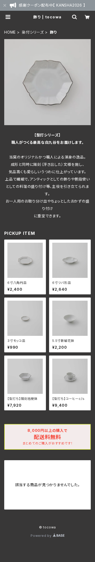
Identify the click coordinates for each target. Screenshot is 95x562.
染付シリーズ (33, 32)
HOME (10, 32)
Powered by (42, 536)
